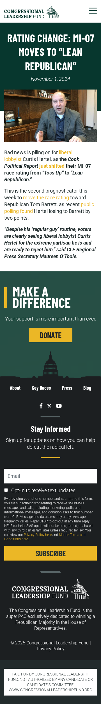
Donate (50, 335)
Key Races (41, 388)
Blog (87, 388)
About (15, 388)
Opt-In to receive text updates (43, 490)
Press (67, 388)
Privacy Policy (51, 648)
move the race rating (46, 197)
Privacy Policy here (38, 535)
